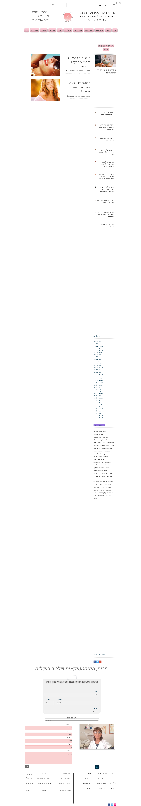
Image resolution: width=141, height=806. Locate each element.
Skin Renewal (98, 442)
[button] (103, 774)
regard (96, 456)
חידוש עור (96, 481)
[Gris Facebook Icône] (116, 3)
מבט (103, 487)
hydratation (97, 448)
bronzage (96, 445)
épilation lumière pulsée (101, 470)
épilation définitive (99, 467)
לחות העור (108, 487)
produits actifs (98, 454)
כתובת (95, 708)
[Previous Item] (113, 61)
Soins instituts (110, 445)
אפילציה (102, 473)
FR (100, 5)
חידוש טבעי (103, 481)
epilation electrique (107, 448)
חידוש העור (111, 481)
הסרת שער (97, 479)
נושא (68, 737)
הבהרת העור (105, 476)
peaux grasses (98, 451)
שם (96, 691)
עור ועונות (102, 490)
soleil (95, 465)
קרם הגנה (108, 495)
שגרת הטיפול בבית (99, 495)
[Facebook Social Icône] (109, 804)
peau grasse (107, 451)
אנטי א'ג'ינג (109, 473)
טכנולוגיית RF (97, 484)
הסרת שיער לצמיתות (107, 479)
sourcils (108, 467)
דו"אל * (68, 731)
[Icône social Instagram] (115, 804)
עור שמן (96, 490)
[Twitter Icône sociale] (112, 804)
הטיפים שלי (97, 476)
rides (95, 459)
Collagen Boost (98, 434)
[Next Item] (98, 61)
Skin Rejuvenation (108, 442)
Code (48, 700)
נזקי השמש (109, 490)
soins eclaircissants (103, 465)
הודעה (68, 750)
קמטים (95, 493)
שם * (68, 725)
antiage (102, 445)
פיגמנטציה (110, 493)
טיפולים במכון (107, 484)
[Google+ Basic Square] (100, 662)
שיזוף (95, 498)
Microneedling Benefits (100, 440)
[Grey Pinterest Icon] (120, 3)
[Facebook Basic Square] (95, 662)
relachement (101, 459)
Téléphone (60, 700)
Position (49, 717)
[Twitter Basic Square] (97, 662)
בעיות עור (96, 473)
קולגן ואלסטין (102, 493)
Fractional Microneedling (101, 437)
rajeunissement (103, 456)
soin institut (97, 462)
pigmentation (107, 454)
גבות (111, 476)
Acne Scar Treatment (100, 431)
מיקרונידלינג (97, 487)
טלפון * (68, 744)
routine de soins (106, 462)
